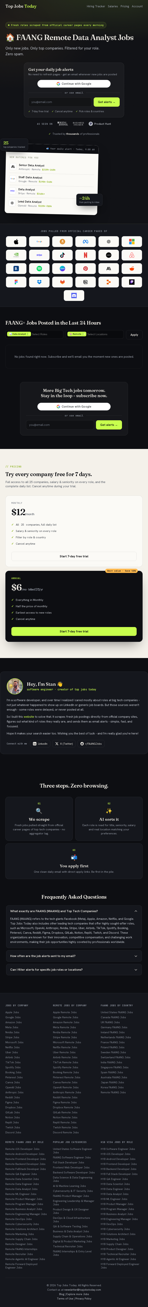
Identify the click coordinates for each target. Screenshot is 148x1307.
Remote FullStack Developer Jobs (25, 1169)
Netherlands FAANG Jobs (116, 1037)
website (29, 717)
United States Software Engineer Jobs (72, 1150)
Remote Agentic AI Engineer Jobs (25, 1259)
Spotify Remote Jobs (65, 1067)
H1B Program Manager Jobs (117, 1209)
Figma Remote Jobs (65, 1102)
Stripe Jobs (12, 1037)
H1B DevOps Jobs (112, 1224)
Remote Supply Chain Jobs (21, 1239)
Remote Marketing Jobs (19, 1234)
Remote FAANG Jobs (113, 1092)
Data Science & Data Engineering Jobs (72, 1179)
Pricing (125, 6)
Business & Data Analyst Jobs (71, 1231)
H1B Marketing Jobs (113, 1239)
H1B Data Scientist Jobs (115, 1184)
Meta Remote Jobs (64, 1027)
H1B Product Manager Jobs (117, 1204)
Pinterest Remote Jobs (66, 1077)
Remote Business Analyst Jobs (23, 1209)
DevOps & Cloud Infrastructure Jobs (71, 1219)
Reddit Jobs (12, 1097)
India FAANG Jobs (111, 1062)
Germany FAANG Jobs (114, 1027)
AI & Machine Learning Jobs (69, 1186)
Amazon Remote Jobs (66, 1022)
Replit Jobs (12, 1122)
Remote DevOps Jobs (18, 1219)
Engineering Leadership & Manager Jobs (73, 1202)
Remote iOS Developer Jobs (22, 1149)
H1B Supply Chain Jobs (115, 1244)
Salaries (113, 6)
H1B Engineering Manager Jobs (119, 1219)
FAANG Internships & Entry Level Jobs (72, 1253)
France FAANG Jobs (113, 1042)
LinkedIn (42, 743)
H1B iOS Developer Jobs (115, 1154)
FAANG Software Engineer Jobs (72, 1157)
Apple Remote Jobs (65, 1012)
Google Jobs (13, 1017)
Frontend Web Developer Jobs (71, 1167)
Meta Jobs (11, 1027)
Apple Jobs (12, 1012)
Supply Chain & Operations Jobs (72, 1236)
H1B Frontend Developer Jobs (119, 1164)
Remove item (29, 334)
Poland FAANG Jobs (112, 1047)
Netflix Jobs (12, 1047)
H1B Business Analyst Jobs (117, 1214)
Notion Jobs (12, 1117)
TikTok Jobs (13, 1062)
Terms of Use (65, 1298)
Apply (134, 335)
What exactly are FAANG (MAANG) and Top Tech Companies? (54, 911)
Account (137, 6)
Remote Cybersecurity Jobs (22, 1224)
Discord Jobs (13, 1132)
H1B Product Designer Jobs (117, 1249)
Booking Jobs (13, 1072)
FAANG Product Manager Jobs (71, 1196)
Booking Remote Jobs (66, 1072)
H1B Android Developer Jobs (118, 1159)
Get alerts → (106, 102)
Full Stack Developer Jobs (68, 1162)
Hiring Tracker (96, 6)
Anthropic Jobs (14, 1092)
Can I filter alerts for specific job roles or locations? (46, 970)
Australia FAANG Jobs (114, 1077)
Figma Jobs (12, 1102)
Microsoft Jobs (14, 1042)
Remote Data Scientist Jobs (22, 1179)
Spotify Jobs (13, 1067)
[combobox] (34, 334)
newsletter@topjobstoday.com (82, 1289)
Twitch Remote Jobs (65, 1127)
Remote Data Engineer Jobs (22, 1184)
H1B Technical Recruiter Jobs (118, 1254)
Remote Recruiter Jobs (19, 1254)
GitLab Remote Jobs (65, 1112)
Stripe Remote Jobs (65, 1037)
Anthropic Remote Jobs (67, 1092)
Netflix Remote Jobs (65, 1047)
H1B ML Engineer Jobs (114, 1199)
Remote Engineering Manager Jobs (26, 1214)
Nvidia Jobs (12, 1032)
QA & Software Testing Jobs (70, 1226)
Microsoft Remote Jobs (67, 1042)
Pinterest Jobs (14, 1077)
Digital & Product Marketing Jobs (72, 1241)
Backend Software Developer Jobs (74, 1172)
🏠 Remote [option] (74, 334)
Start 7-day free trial (74, 556)
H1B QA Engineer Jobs (114, 1179)
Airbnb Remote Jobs (65, 1057)
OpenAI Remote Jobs (66, 1087)
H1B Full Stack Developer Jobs (119, 1174)
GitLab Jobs (12, 1112)
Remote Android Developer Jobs (25, 1154)
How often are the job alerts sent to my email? (43, 956)
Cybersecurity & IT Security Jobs (73, 1191)
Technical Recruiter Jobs (68, 1246)
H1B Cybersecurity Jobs (115, 1229)
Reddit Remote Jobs (65, 1097)
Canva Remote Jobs (65, 1082)
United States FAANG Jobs (117, 1012)
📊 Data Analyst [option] (16, 334)
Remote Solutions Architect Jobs (25, 1229)
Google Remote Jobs (65, 1017)
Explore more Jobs (77, 1294)
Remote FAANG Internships (21, 1249)
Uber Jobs (11, 1052)
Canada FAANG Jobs (113, 1017)
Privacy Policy (83, 1298)
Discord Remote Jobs (66, 1132)
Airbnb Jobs (12, 1057)
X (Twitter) (66, 743)
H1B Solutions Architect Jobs (118, 1234)
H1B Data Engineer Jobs (115, 1189)
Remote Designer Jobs (19, 1244)
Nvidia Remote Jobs (65, 1032)
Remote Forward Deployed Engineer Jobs (21, 1265)
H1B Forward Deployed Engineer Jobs (120, 1265)
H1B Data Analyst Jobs (115, 1194)
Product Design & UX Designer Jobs (71, 1211)
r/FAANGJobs (93, 743)
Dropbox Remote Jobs (66, 1107)
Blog (61, 1294)
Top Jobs (21, 6)
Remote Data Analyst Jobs (21, 1189)
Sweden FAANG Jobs (113, 1052)
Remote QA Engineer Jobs (21, 1174)
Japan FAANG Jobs (112, 1082)
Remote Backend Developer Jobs (25, 1164)
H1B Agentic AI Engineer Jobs (118, 1259)
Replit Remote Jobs (65, 1122)
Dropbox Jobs (13, 1107)
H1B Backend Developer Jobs (118, 1169)
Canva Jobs (12, 1082)
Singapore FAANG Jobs (115, 1067)
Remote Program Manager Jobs (24, 1204)
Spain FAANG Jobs (112, 1072)
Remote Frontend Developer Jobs (25, 1159)
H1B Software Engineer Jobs (118, 1149)
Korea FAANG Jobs (112, 1087)
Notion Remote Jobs (65, 1117)
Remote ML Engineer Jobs (20, 1194)
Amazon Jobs (13, 1022)
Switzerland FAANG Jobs (115, 1057)
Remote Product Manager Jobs (23, 1199)
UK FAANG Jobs (110, 1022)
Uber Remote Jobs (64, 1052)
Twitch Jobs (12, 1127)
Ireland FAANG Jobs (113, 1032)
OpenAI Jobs (13, 1087)
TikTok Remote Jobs (65, 1062)
